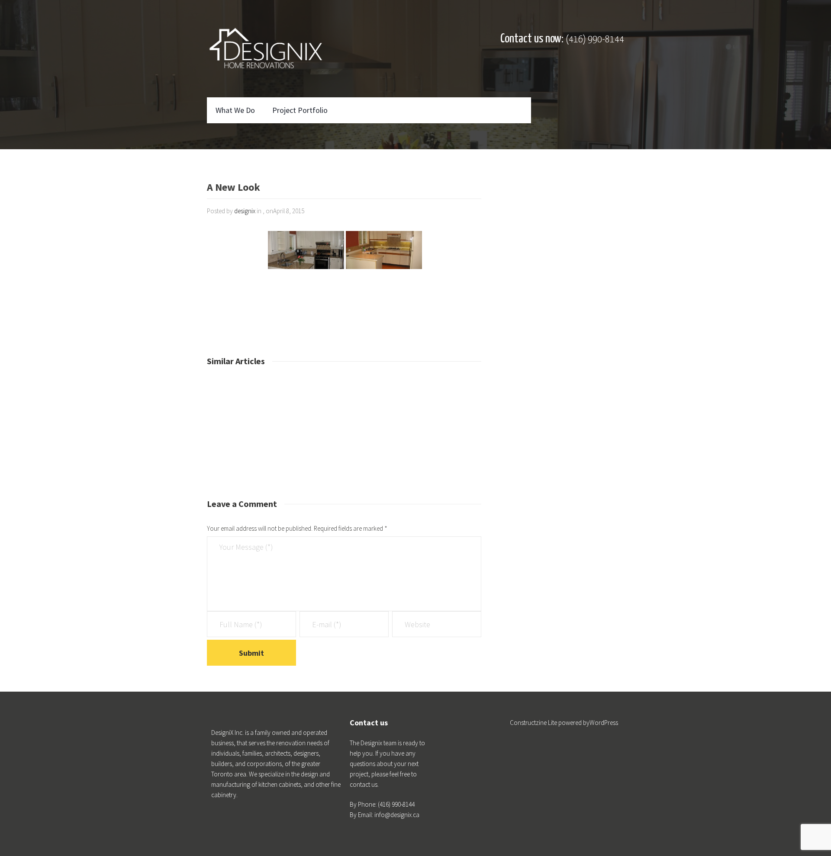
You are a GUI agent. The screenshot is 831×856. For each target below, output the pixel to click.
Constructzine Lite (534, 722)
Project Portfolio (300, 110)
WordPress (603, 722)
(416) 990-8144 (595, 40)
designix (244, 211)
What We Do (235, 110)
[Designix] (266, 48)
